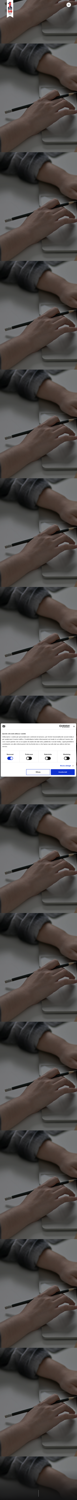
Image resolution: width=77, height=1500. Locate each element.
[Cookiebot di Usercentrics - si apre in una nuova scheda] (61, 726)
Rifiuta (38, 772)
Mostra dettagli (65, 766)
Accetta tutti (62, 772)
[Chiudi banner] (74, 726)
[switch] (29, 758)
